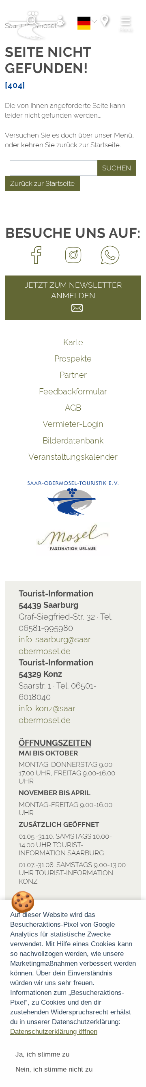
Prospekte (73, 359)
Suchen (116, 168)
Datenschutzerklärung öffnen (53, 1031)
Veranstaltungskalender (73, 457)
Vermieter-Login (73, 424)
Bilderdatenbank (73, 441)
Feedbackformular (73, 391)
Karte (73, 342)
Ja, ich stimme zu (42, 1054)
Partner (73, 375)
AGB (73, 408)
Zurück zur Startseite (42, 183)
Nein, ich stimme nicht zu (53, 1069)
